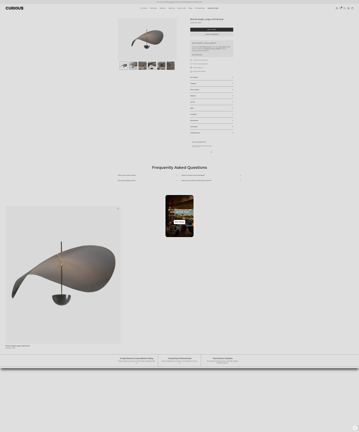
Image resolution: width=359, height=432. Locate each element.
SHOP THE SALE (179, 222)
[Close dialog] (191, 197)
